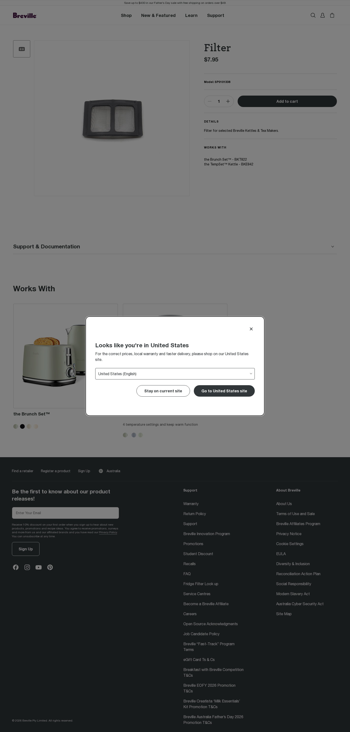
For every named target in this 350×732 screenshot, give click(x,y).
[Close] (251, 329)
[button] (224, 391)
